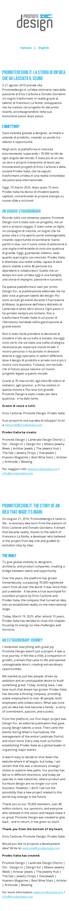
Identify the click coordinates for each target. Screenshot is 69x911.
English (43, 48)
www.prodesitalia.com (43, 469)
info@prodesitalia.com (17, 473)
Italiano (26, 48)
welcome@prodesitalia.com (23, 425)
